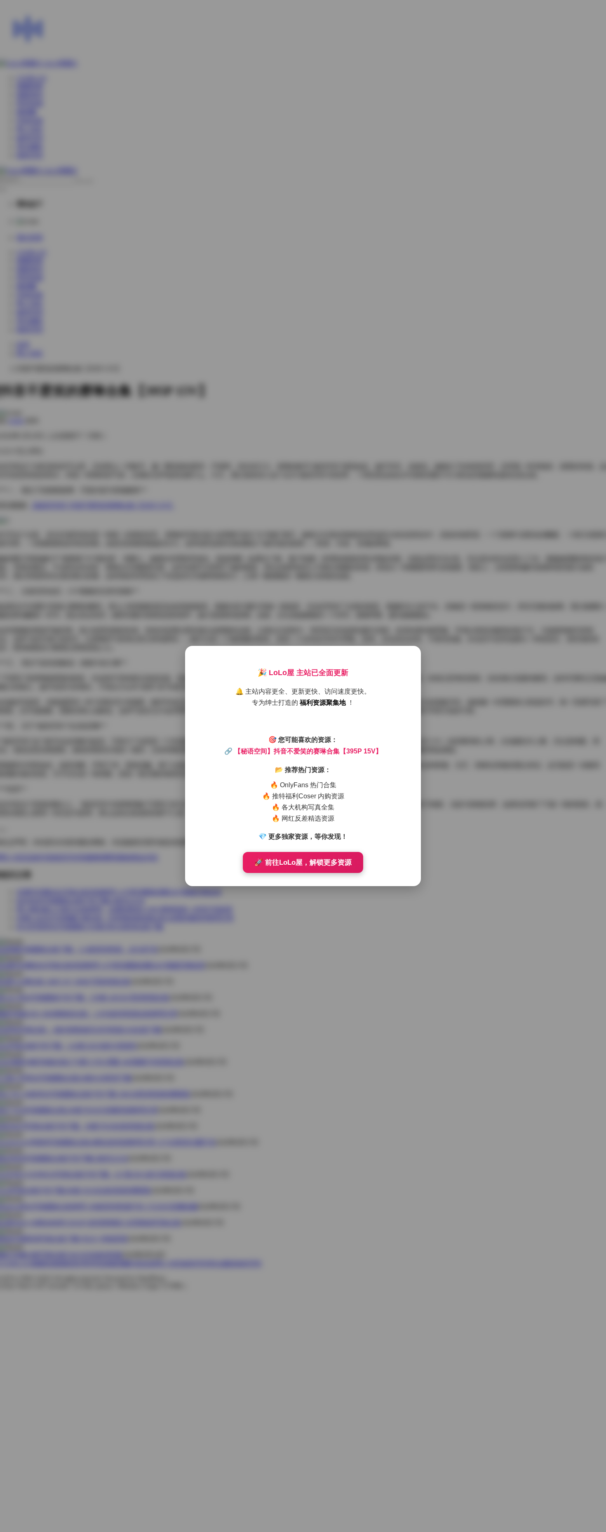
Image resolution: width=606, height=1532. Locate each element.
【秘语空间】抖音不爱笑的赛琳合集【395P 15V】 (308, 751)
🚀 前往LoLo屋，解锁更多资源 (303, 862)
